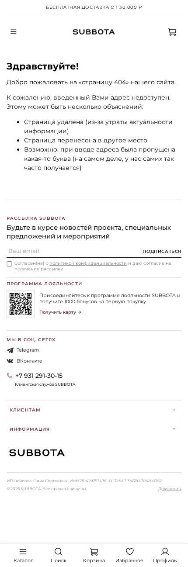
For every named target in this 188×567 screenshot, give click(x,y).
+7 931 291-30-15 (39, 376)
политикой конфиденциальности (88, 263)
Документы (169, 488)
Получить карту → (60, 312)
